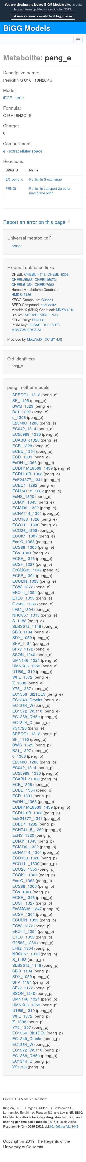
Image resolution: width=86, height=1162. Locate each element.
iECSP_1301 (23, 575)
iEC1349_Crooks (27, 699)
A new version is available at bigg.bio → (43, 16)
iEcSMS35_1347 (27, 569)
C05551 (47, 299)
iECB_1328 (22, 445)
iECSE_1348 (23, 558)
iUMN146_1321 (26, 660)
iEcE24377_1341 (27, 479)
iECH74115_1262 (28, 490)
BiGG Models (26, 27)
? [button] (68, 221)
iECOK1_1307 (25, 536)
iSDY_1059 (22, 637)
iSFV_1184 (22, 643)
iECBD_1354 (23, 451)
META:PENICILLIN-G (41, 314)
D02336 (38, 319)
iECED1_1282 (24, 485)
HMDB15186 (21, 294)
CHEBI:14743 (34, 274)
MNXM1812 (65, 309)
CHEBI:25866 (22, 279)
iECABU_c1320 (26, 440)
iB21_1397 (21, 411)
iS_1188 (19, 620)
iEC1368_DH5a (26, 716)
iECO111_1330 (25, 524)
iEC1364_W (22, 705)
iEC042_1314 (24, 428)
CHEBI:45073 (45, 279)
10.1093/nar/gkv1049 (64, 1126)
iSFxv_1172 (22, 649)
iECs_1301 (22, 552)
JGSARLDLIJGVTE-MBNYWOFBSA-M (35, 327)
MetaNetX (34, 339)
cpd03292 (48, 304)
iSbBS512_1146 (26, 626)
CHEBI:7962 (44, 284)
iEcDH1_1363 (24, 462)
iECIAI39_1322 (25, 507)
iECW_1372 (22, 586)
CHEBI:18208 (57, 274)
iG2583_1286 (24, 603)
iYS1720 (19, 728)
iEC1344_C (22, 722)
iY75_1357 (21, 688)
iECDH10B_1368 (27, 473)
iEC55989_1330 (26, 434)
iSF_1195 (20, 400)
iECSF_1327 (23, 564)
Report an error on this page (35, 221)
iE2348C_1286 (25, 423)
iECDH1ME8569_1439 (32, 468)
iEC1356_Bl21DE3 (29, 694)
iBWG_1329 (22, 406)
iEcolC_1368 (23, 541)
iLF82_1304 (22, 609)
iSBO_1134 (22, 631)
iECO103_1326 (25, 519)
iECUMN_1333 (25, 581)
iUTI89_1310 (23, 671)
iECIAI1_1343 (24, 502)
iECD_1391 (22, 456)
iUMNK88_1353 (26, 665)
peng (16, 245)
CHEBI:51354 (22, 284)
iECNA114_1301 (27, 513)
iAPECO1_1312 (26, 394)
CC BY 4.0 (53, 339)
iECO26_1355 (24, 530)
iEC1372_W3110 (27, 711)
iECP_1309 (13, 97)
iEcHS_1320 (23, 496)
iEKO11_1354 (24, 592)
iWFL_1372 (22, 677)
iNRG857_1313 (26, 615)
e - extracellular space (23, 151)
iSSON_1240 (23, 654)
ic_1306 (19, 417)
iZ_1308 (19, 682)
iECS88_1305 (24, 547)
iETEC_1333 (23, 598)
